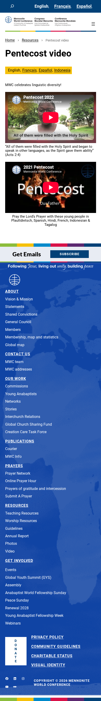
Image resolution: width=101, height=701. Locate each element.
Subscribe (69, 254)
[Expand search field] (12, 6)
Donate (16, 651)
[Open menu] (93, 24)
